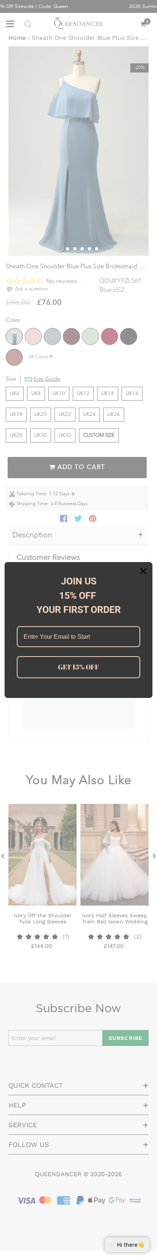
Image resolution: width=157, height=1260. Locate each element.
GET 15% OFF (78, 666)
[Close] (143, 571)
